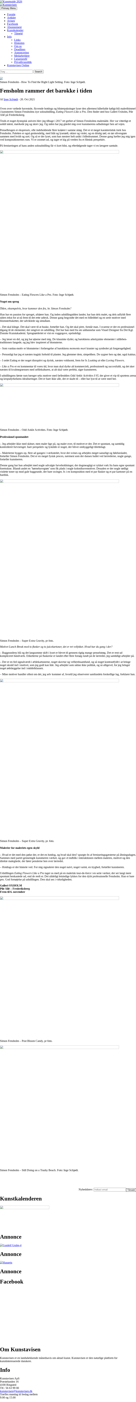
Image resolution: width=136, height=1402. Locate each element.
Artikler (11, 17)
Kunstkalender (15, 30)
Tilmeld (18, 33)
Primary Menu (8, 8)
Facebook (12, 23)
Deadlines (19, 49)
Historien (19, 43)
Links (17, 39)
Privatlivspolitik (23, 62)
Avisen (11, 20)
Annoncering (21, 52)
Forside (11, 14)
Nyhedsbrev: (86, 1189)
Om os (18, 46)
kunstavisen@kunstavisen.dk (16, 1391)
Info (9, 36)
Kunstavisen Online (18, 65)
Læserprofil (20, 58)
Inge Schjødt (11, 99)
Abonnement (14, 27)
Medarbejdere (22, 55)
